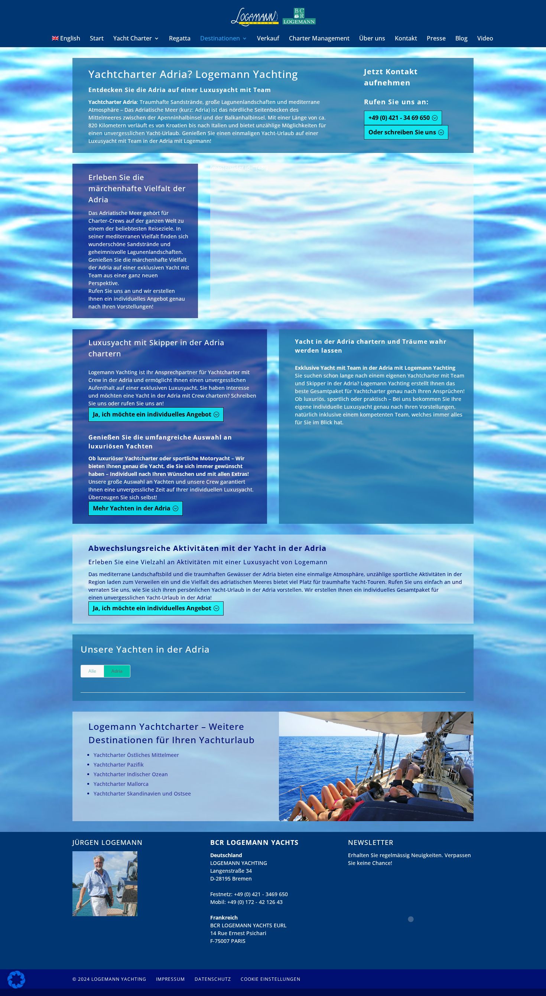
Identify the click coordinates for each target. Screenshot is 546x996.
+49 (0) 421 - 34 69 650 (399, 118)
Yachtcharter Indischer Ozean (131, 774)
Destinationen (220, 39)
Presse (436, 39)
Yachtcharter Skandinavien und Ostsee (142, 793)
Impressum (170, 979)
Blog (461, 39)
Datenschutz (213, 979)
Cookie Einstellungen (270, 979)
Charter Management (319, 39)
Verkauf (268, 39)
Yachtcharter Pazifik (119, 764)
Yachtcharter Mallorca (121, 783)
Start (97, 39)
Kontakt (406, 39)
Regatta (180, 39)
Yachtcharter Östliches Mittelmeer (136, 754)
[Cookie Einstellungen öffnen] (16, 986)
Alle (92, 671)
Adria (117, 671)
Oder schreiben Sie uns (402, 132)
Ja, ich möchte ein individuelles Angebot (152, 414)
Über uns (372, 39)
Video (485, 39)
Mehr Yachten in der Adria (131, 508)
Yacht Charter (132, 39)
